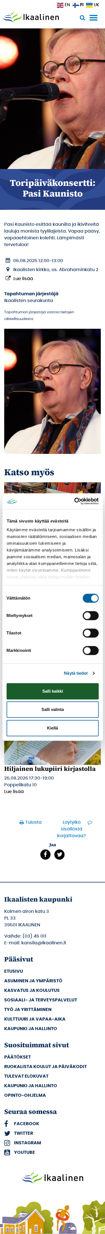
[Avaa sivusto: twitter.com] (60, 854)
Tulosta (33, 822)
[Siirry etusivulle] (31, 17)
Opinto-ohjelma (25, 1095)
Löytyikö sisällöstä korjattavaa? (71, 829)
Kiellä (52, 728)
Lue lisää (23, 278)
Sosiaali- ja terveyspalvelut (40, 1000)
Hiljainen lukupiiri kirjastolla (50, 768)
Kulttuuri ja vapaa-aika (35, 1019)
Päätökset (17, 1057)
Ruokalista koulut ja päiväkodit (45, 1066)
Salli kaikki (52, 691)
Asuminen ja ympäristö (33, 981)
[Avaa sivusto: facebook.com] (45, 854)
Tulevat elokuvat (26, 1076)
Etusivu (13, 971)
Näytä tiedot (76, 673)
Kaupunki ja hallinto (30, 1028)
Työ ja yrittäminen (28, 1009)
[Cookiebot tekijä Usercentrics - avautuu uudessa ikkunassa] (75, 501)
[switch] (91, 615)
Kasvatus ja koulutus (32, 990)
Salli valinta (52, 709)
